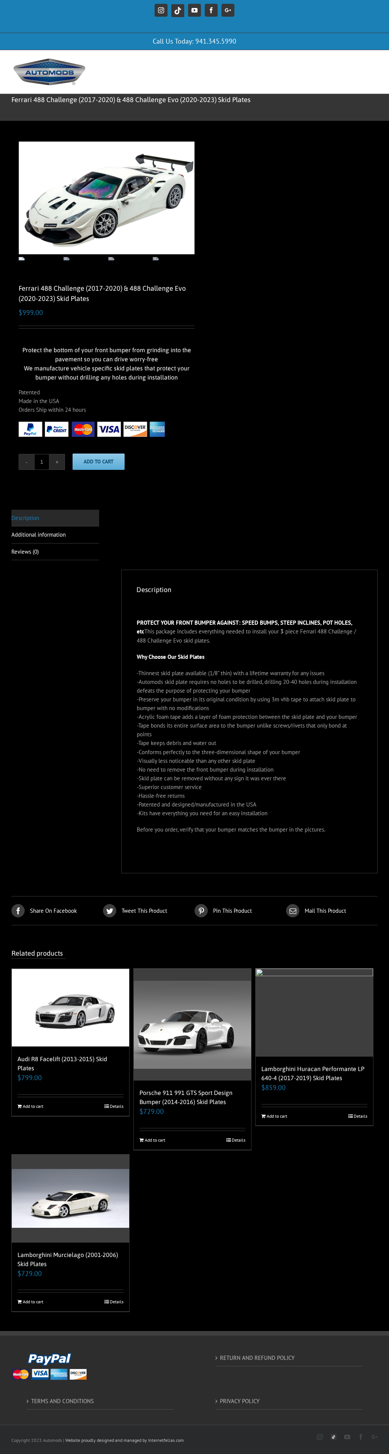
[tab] (55, 518)
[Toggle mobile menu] (374, 62)
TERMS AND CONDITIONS (62, 1401)
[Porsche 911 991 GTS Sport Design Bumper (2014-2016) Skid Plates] (192, 1025)
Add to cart (99, 461)
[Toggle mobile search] (358, 62)
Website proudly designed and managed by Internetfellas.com (124, 1440)
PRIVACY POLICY (239, 1401)
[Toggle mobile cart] (343, 62)
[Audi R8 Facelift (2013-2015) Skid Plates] (70, 1008)
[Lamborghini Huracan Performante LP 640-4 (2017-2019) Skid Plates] (314, 1013)
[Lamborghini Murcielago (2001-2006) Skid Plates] (70, 1199)
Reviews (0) (25, 551)
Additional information (38, 534)
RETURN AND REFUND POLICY (257, 1357)
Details (116, 1106)
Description (25, 517)
